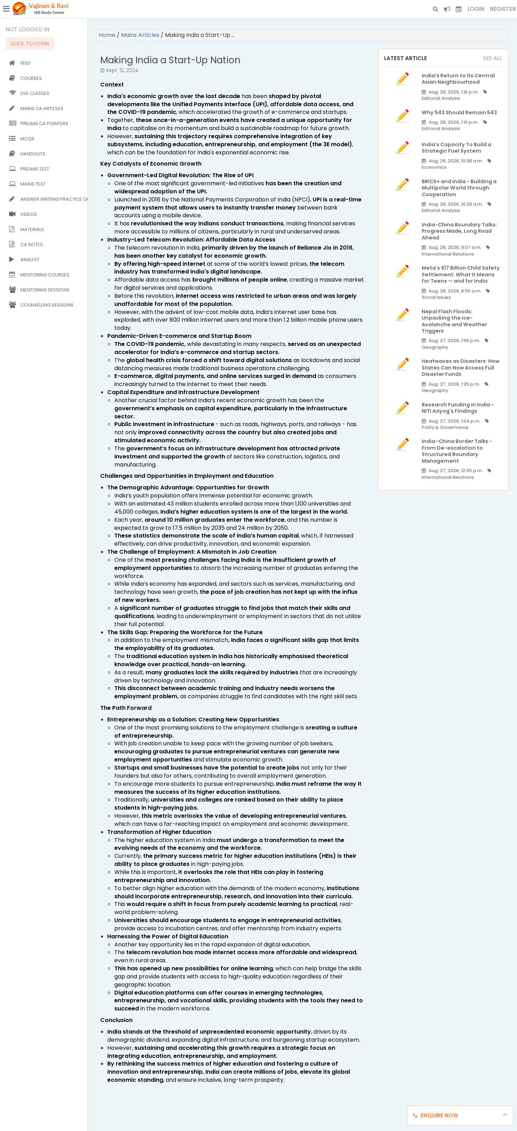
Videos (28, 214)
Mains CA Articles (41, 108)
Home (108, 35)
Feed (25, 63)
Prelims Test (34, 169)
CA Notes (31, 244)
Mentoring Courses (44, 274)
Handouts (32, 153)
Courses (31, 78)
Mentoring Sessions (45, 290)
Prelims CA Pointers (44, 123)
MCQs (27, 138)
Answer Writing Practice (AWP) (52, 199)
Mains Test (33, 184)
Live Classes (34, 93)
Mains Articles (141, 35)
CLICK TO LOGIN (30, 43)
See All (492, 58)
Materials (32, 229)
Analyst (29, 259)
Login (475, 9)
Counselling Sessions (47, 305)
